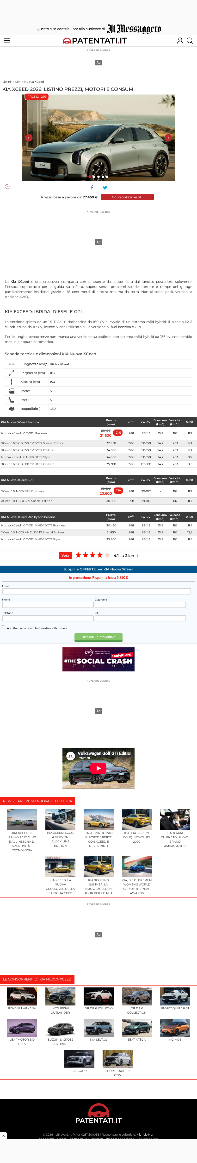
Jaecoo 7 (79, 1071)
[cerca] (191, 40)
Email (5, 586)
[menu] (7, 40)
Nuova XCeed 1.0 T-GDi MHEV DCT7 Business (33, 525)
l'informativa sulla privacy (51, 628)
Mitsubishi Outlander (60, 1010)
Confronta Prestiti (127, 197)
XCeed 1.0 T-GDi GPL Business (22, 491)
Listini (6, 81)
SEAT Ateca (137, 1039)
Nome (6, 599)
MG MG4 (175, 1039)
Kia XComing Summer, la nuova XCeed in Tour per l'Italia (99, 886)
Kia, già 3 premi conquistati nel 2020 (137, 837)
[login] (180, 40)
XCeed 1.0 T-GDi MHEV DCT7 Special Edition (32, 532)
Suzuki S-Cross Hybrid (60, 1042)
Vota (65, 555)
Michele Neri (145, 1134)
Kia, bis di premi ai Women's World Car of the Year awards (137, 886)
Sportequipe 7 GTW (117, 1073)
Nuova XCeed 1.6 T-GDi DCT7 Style (25, 457)
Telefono (7, 613)
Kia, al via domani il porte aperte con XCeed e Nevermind (99, 839)
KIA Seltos (98, 1039)
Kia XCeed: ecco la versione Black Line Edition (60, 839)
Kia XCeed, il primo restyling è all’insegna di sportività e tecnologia (22, 841)
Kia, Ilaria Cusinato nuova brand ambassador (175, 839)
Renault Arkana (22, 1008)
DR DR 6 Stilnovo (99, 1008)
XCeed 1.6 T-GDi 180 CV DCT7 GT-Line (27, 464)
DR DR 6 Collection (137, 1010)
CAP (97, 613)
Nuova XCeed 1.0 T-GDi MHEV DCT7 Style (30, 539)
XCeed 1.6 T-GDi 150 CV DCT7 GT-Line (27, 450)
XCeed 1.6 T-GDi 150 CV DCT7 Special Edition (32, 443)
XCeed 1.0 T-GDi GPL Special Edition (26, 501)
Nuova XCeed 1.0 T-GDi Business (24, 433)
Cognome (101, 599)
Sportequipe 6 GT (174, 1008)
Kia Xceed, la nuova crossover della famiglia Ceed (60, 886)
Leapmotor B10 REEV (22, 1042)
